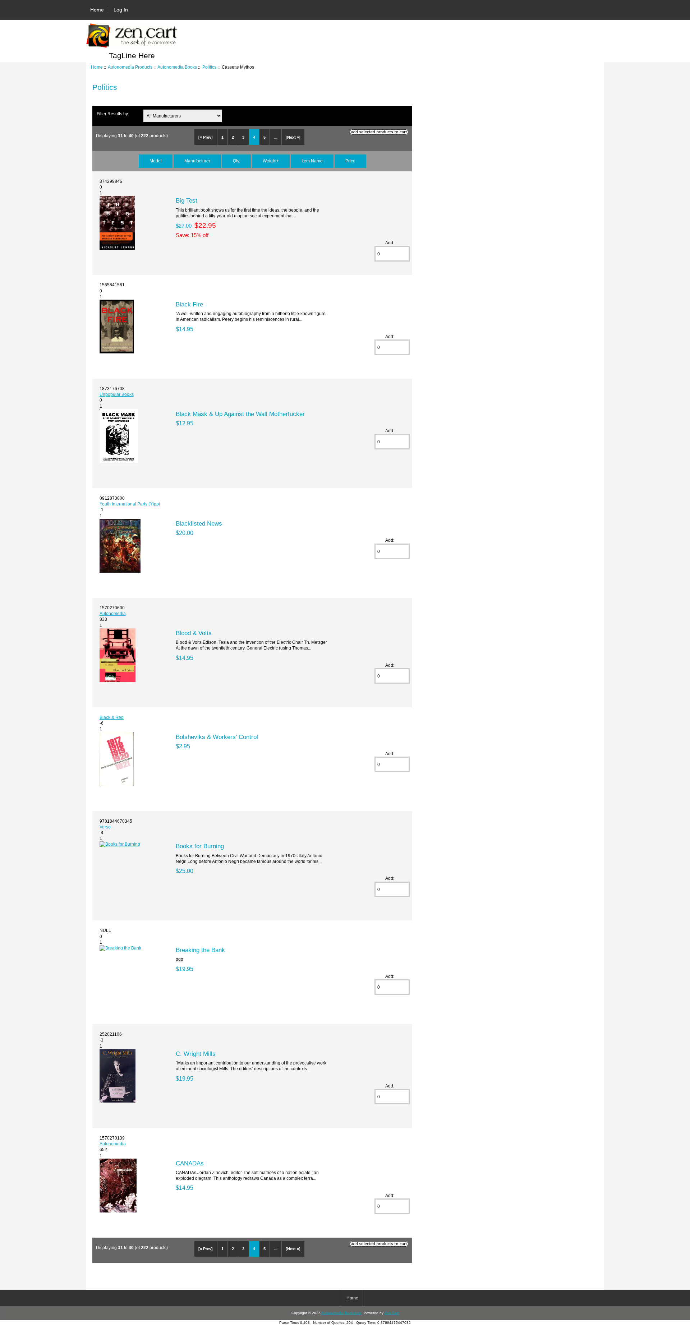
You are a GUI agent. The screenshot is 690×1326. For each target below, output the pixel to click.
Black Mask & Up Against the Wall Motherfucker (240, 413)
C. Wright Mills (196, 1053)
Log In (121, 10)
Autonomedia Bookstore (341, 1313)
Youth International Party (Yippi (130, 504)
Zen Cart (392, 1313)
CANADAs (190, 1163)
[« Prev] (205, 137)
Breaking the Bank (200, 949)
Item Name (312, 160)
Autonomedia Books (177, 67)
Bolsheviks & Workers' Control (217, 736)
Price (350, 160)
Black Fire (189, 304)
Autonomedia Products (130, 67)
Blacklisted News (199, 523)
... (275, 137)
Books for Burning (200, 846)
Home (97, 10)
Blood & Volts (194, 633)
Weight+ (271, 160)
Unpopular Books (117, 394)
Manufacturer (197, 160)
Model (156, 160)
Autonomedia (113, 613)
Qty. (236, 160)
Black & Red (112, 717)
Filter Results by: (113, 113)
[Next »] (293, 137)
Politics (209, 67)
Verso (105, 826)
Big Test (186, 200)
